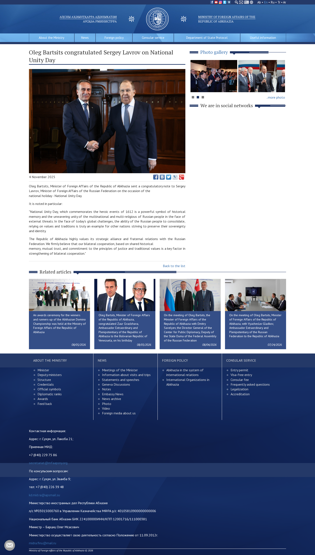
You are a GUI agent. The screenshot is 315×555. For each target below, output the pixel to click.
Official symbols (49, 389)
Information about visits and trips (126, 375)
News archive (111, 399)
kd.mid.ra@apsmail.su (44, 495)
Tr (279, 2)
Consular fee (240, 380)
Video (106, 408)
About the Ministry (51, 38)
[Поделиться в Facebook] (155, 177)
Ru (272, 2)
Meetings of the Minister (120, 370)
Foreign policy (114, 38)
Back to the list (174, 266)
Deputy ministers (50, 375)
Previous (196, 84)
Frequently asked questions (250, 384)
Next (280, 84)
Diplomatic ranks (50, 394)
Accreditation (240, 394)
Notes (106, 389)
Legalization (239, 389)
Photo (106, 404)
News (85, 38)
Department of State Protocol (207, 38)
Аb (259, 2)
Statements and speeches (120, 380)
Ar (284, 2)
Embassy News (112, 394)
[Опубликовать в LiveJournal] (175, 177)
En (266, 2)
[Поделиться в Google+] (181, 177)
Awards (43, 399)
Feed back (45, 404)
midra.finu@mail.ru (42, 543)
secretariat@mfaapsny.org (48, 463)
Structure (44, 380)
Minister (43, 370)
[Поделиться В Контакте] (162, 177)
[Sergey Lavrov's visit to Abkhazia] (261, 76)
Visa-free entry (241, 375)
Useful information (263, 38)
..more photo (275, 97)
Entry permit (239, 370)
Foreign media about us (119, 413)
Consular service (153, 38)
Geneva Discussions (116, 384)
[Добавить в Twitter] (168, 177)
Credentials (46, 384)
